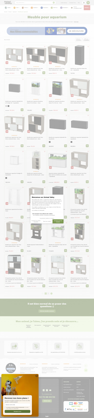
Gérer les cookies (47, 221)
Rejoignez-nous (17, 411)
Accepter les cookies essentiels (36, 221)
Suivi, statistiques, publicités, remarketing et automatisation (44, 215)
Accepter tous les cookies (58, 221)
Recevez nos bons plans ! (16, 398)
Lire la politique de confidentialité (38, 210)
